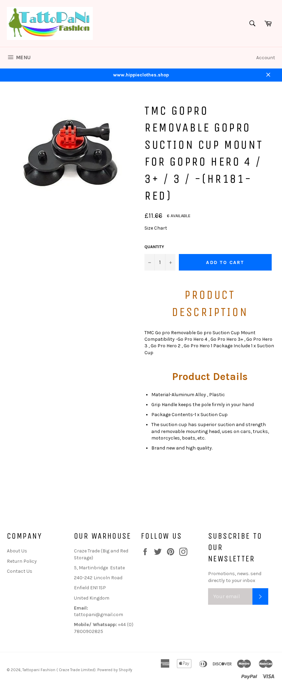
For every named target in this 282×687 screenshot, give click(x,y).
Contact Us (19, 571)
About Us (17, 551)
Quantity (154, 246)
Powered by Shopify (114, 670)
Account (265, 58)
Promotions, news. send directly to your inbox (234, 577)
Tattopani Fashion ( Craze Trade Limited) (59, 670)
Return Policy (22, 561)
